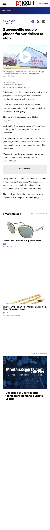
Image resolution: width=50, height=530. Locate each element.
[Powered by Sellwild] (43, 353)
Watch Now (43, 3)
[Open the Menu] (4, 4)
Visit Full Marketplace (39, 214)
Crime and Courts (9, 22)
